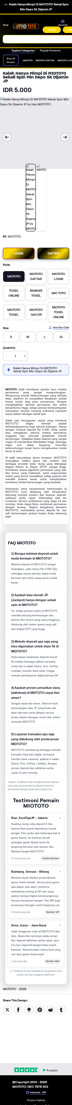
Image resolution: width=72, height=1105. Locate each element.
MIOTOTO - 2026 (14, 989)
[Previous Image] (7, 137)
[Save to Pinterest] (39, 1009)
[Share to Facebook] (18, 1009)
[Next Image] (65, 137)
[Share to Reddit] (50, 1009)
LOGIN (52, 29)
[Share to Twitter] (7, 1009)
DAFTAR (53, 253)
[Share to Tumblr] (61, 1009)
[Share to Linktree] (29, 1009)
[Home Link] (26, 26)
